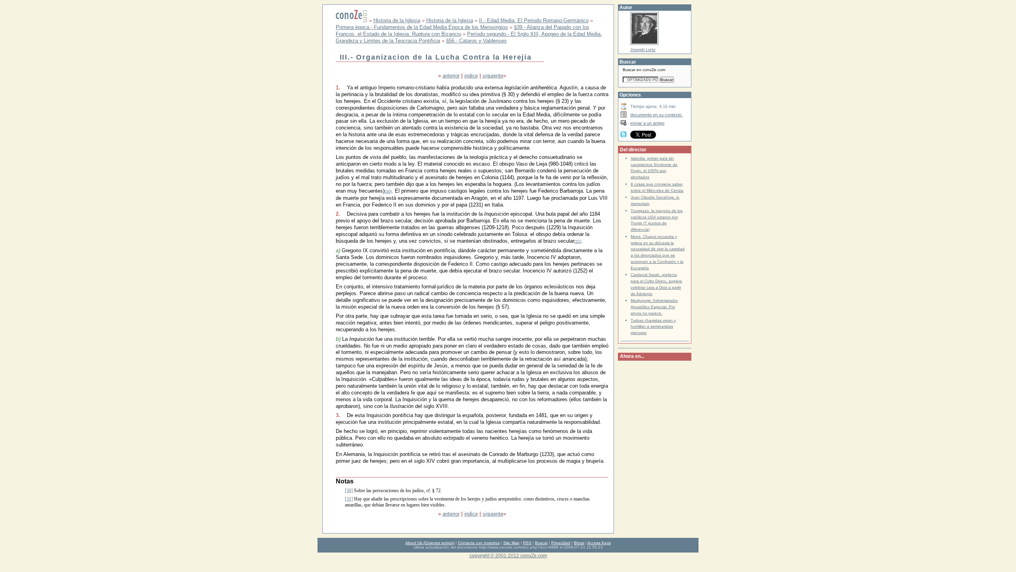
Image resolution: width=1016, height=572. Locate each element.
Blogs (579, 543)
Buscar (541, 543)
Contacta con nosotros (479, 543)
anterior (451, 76)
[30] (388, 191)
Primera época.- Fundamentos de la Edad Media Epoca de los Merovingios (422, 27)
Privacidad (560, 543)
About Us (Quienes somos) (429, 543)
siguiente (493, 76)
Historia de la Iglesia (396, 20)
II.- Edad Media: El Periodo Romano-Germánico (534, 20)
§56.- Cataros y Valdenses (476, 41)
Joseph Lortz (643, 49)
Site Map (511, 543)
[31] (577, 241)
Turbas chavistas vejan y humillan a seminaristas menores (653, 326)
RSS (527, 543)
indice (471, 76)
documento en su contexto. (656, 114)
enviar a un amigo (647, 123)
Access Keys (599, 543)
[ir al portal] (352, 20)
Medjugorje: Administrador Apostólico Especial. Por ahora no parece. (654, 306)
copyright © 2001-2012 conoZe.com (508, 555)
